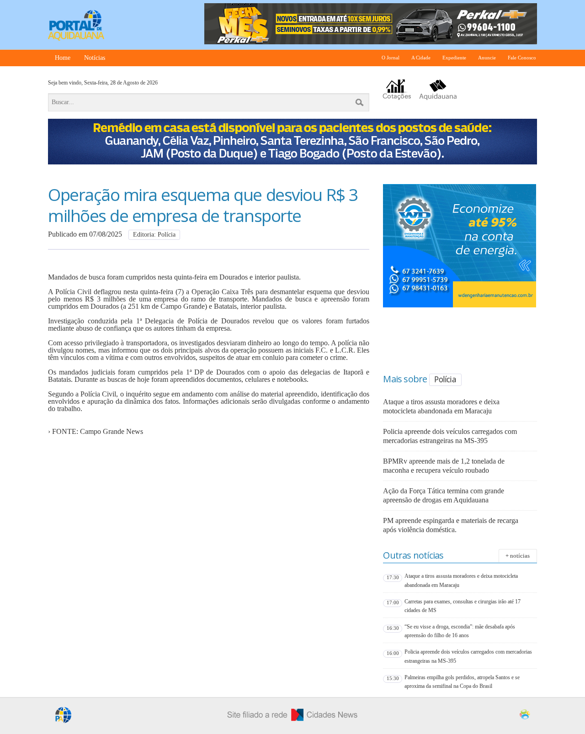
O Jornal (390, 57)
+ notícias (517, 555)
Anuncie (487, 57)
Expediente (454, 57)
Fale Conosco (522, 57)
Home (62, 57)
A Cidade (421, 57)
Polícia (445, 379)
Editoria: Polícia (154, 234)
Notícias (94, 57)
